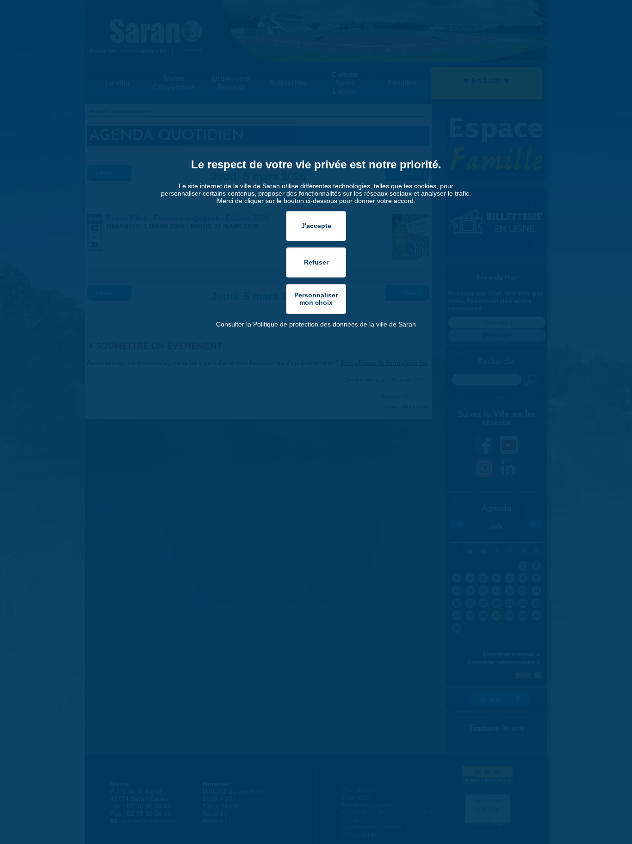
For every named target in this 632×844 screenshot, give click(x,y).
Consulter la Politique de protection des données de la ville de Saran (316, 324)
